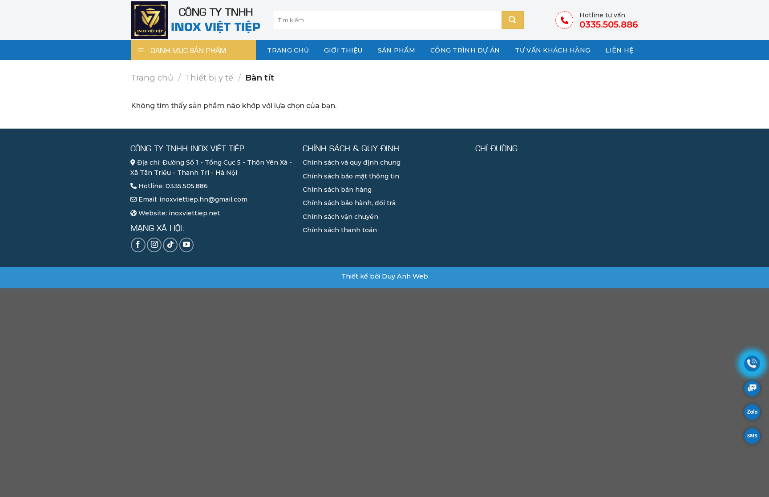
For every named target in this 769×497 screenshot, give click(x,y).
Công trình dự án (465, 50)
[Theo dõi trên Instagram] (154, 245)
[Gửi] (513, 20)
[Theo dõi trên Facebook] (138, 245)
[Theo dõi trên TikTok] (170, 245)
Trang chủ (288, 50)
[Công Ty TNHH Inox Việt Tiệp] (151, 20)
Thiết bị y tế (209, 78)
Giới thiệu (343, 50)
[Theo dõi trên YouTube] (186, 245)
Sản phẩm (396, 50)
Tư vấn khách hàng (552, 50)
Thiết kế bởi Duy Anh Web (384, 276)
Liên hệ (619, 50)
